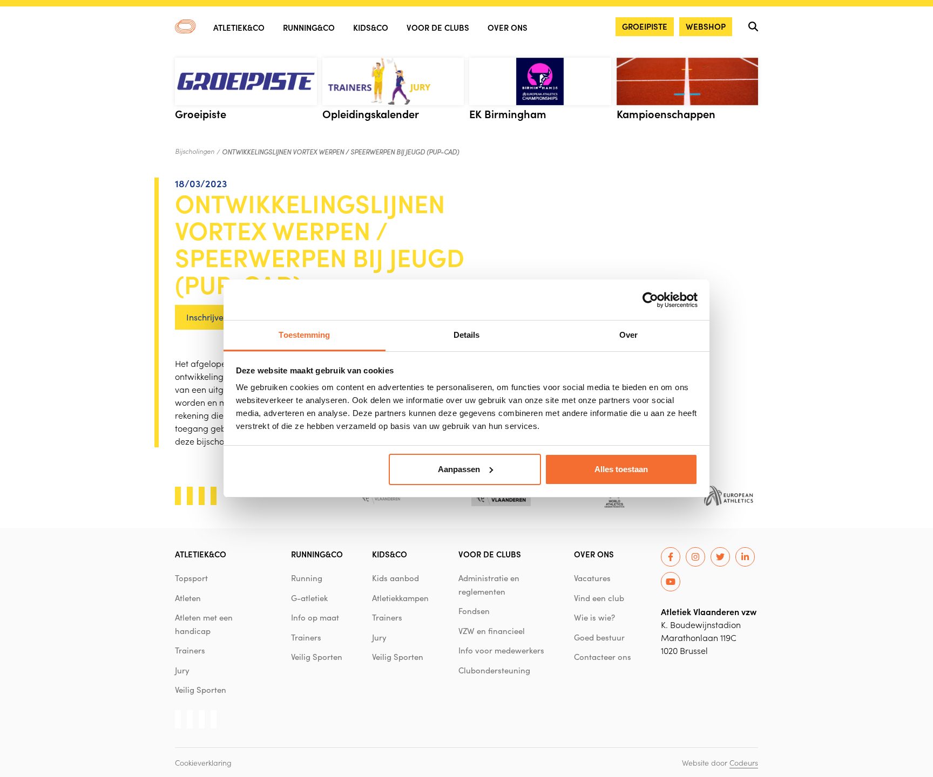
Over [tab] (628, 334)
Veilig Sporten (200, 689)
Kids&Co (370, 27)
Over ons (508, 27)
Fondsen (474, 610)
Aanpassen (459, 469)
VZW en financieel (491, 630)
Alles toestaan (621, 469)
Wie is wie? (594, 617)
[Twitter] (720, 557)
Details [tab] (467, 334)
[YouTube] (670, 581)
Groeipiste (644, 26)
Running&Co (309, 27)
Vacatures (592, 577)
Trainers (190, 650)
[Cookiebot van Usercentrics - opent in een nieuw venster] (650, 300)
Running (306, 577)
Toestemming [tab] (304, 334)
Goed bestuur (599, 637)
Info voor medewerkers (501, 650)
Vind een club (599, 597)
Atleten (188, 597)
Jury (182, 670)
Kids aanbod (395, 577)
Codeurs (743, 762)
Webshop (706, 26)
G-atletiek (309, 597)
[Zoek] (753, 26)
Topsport (191, 577)
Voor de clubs (438, 27)
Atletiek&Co (239, 27)
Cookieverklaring (203, 762)
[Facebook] (670, 557)
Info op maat (315, 617)
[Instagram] (695, 557)
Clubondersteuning (494, 670)
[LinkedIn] (745, 557)
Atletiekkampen (400, 597)
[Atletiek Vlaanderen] (185, 26)
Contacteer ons (602, 656)
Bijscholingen (194, 151)
